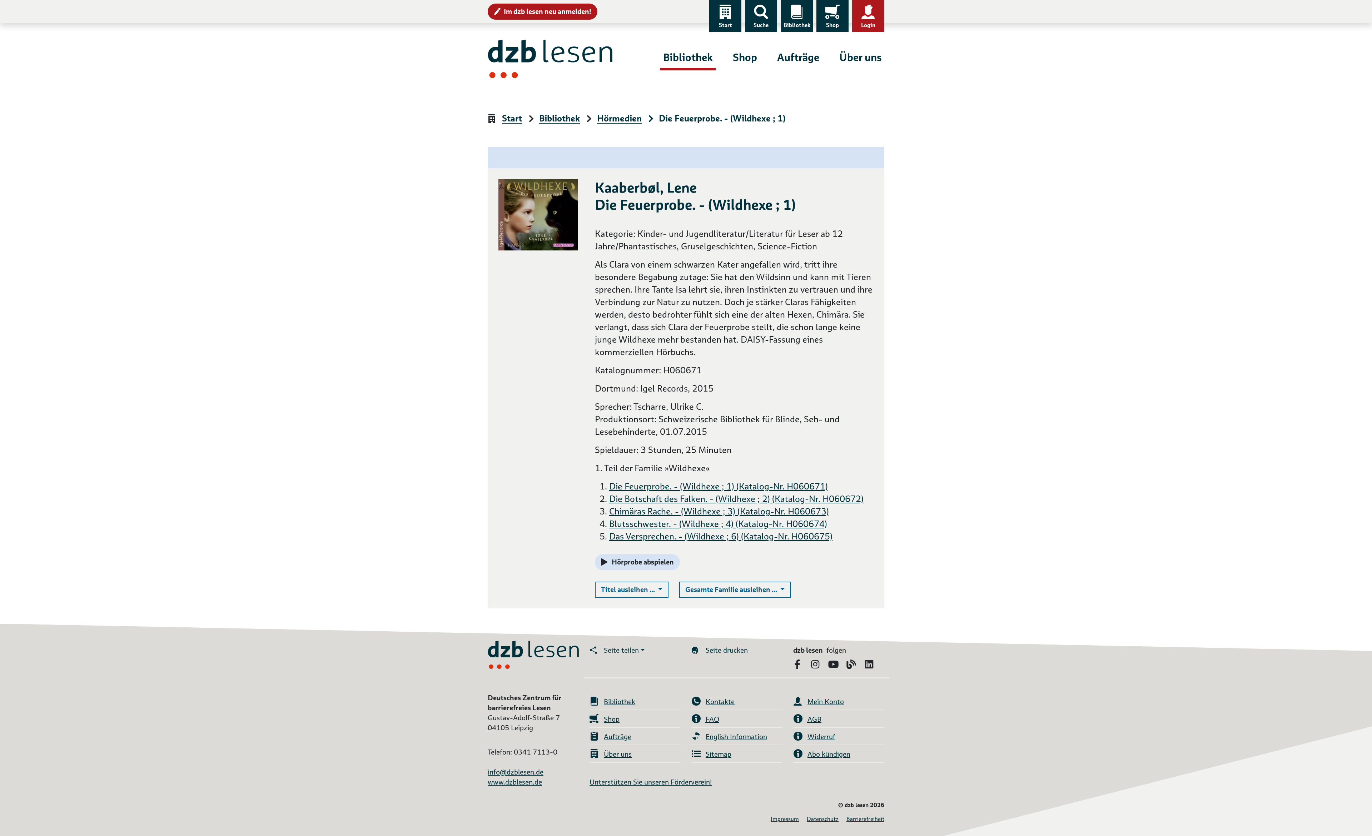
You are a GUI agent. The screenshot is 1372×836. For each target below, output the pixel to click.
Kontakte (720, 701)
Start (725, 25)
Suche (761, 25)
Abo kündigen (828, 754)
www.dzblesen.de (515, 782)
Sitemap (718, 754)
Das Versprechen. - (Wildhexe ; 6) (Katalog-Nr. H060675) (720, 536)
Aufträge (798, 57)
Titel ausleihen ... (634, 589)
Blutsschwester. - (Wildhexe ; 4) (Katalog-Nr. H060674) (718, 524)
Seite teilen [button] (621, 650)
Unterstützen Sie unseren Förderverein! (651, 782)
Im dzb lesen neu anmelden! (547, 11)
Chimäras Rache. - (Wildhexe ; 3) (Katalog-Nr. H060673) (719, 511)
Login (868, 25)
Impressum (785, 819)
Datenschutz (823, 819)
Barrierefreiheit (865, 819)
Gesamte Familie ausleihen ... (738, 589)
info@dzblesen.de (515, 772)
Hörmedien (619, 119)
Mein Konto (825, 701)
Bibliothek (797, 25)
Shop (832, 25)
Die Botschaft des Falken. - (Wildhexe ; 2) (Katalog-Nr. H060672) (736, 499)
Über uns (860, 57)
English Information (736, 736)
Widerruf (821, 736)
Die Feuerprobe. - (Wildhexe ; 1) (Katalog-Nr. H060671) (718, 486)
